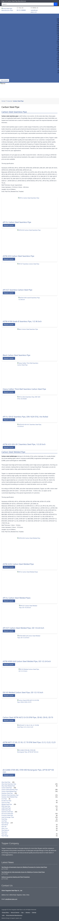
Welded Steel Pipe (6, 41)
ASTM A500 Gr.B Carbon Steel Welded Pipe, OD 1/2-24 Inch (27, 661)
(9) (58, 35)
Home (2, 15)
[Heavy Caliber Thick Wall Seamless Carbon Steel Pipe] (29, 374)
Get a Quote (4, 80)
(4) (56, 802)
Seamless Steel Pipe (6, 48)
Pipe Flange (3, 72)
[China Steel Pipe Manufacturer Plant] (11, 10)
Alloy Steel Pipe (5, 19)
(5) (56, 800)
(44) (58, 24)
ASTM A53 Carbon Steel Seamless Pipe (18, 256)
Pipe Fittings (4, 59)
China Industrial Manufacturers (14, 915)
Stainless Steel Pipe (6, 30)
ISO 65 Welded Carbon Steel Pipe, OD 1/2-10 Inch (23, 692)
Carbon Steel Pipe (6, 24)
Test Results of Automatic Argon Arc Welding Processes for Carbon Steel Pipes (24, 867)
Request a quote (8, 225)
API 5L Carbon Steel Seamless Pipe (17, 222)
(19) (56, 795)
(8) (56, 786)
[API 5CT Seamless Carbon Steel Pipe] (29, 275)
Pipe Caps (3, 71)
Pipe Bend (3, 69)
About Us (3, 76)
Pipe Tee (2, 63)
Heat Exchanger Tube (7, 54)
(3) (56, 824)
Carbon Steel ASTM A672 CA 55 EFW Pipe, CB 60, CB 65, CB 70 (28, 717)
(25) (56, 784)
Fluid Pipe (3, 56)
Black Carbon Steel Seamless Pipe (16, 355)
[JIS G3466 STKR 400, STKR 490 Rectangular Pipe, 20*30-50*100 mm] (29, 758)
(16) (56, 791)
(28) (56, 789)
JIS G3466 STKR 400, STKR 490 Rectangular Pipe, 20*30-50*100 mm (28, 771)
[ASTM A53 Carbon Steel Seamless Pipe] (29, 241)
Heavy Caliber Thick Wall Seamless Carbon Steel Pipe (24, 389)
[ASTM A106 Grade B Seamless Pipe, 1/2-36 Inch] (29, 308)
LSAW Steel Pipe (5, 45)
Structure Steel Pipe (7, 50)
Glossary (28, 912)
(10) (56, 813)
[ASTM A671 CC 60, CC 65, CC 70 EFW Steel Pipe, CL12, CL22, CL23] (29, 732)
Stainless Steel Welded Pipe (9, 34)
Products (3, 17)
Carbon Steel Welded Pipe (8, 28)
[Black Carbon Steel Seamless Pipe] (29, 340)
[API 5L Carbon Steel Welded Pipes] (29, 583)
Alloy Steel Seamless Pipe (8, 21)
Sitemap (34, 912)
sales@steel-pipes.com (34, 11)
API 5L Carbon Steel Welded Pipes (16, 598)
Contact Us (3, 78)
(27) (58, 59)
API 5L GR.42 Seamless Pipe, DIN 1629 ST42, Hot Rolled (25, 417)
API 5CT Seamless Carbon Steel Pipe (17, 290)
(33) (58, 19)
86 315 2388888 (21, 10)
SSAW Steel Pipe (5, 47)
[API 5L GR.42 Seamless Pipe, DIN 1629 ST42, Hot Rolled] (29, 405)
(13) (56, 821)
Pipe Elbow (3, 61)
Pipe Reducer (4, 67)
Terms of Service (15, 912)
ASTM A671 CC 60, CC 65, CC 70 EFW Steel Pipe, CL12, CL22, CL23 (29, 742)
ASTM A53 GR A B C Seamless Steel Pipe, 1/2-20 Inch (24, 444)
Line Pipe (3, 58)
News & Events (4, 74)
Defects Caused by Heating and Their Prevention (16, 877)
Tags (22, 912)
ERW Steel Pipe (4, 43)
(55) (58, 48)
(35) (58, 30)
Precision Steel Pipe (6, 52)
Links (3, 915)
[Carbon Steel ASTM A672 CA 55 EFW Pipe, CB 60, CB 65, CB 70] (29, 707)
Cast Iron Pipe (4, 39)
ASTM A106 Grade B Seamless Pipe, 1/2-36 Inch (22, 321)
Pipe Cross (3, 65)
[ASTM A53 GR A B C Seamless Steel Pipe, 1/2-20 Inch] (29, 433)
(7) (56, 808)
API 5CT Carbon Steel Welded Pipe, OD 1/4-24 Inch (23, 628)
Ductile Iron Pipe (5, 37)
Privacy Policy (5, 912)
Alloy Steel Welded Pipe (8, 23)
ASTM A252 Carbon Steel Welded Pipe (18, 564)
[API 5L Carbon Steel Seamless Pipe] (29, 208)
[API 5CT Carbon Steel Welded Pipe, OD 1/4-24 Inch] (29, 615)
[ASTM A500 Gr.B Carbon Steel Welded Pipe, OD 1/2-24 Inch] (29, 647)
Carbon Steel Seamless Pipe (9, 26)
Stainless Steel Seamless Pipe (9, 32)
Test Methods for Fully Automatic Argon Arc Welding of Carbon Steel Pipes (23, 872)
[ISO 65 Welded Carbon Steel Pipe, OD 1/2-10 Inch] (29, 679)
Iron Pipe (3, 35)
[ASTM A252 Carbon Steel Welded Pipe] (29, 549)
